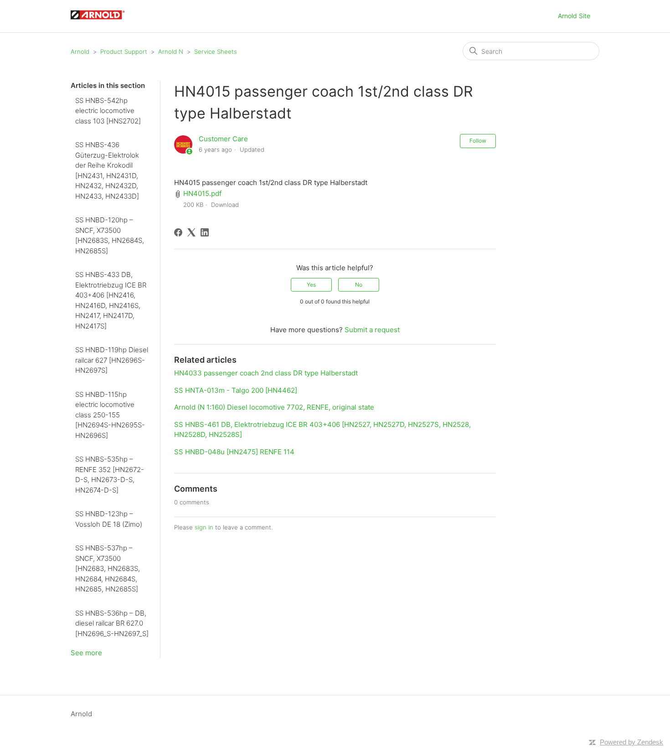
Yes (311, 284)
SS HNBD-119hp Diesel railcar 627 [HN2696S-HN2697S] (111, 360)
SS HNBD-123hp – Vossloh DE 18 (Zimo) (108, 519)
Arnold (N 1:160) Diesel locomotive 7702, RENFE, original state (274, 407)
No (358, 284)
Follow (477, 140)
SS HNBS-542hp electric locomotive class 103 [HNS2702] (108, 110)
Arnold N (170, 51)
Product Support (123, 51)
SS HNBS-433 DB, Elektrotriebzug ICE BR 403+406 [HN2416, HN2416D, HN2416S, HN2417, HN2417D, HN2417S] (110, 300)
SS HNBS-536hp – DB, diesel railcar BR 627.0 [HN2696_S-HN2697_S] (112, 623)
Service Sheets (215, 51)
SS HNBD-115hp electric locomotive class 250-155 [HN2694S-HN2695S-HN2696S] (110, 415)
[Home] (102, 20)
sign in (204, 527)
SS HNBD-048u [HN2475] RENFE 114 (234, 451)
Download (225, 204)
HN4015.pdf (202, 193)
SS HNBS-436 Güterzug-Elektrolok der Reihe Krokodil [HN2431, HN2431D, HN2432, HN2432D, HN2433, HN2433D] (107, 170)
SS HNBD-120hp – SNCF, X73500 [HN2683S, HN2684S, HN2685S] (109, 235)
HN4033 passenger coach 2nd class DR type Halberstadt (266, 373)
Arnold (80, 51)
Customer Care (223, 138)
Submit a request (372, 329)
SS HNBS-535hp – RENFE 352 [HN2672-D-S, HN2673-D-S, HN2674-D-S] (109, 474)
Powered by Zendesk (631, 742)
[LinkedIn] (205, 232)
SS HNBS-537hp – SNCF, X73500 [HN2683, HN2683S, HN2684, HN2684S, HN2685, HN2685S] (107, 568)
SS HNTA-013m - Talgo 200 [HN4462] (235, 390)
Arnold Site (574, 16)
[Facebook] (178, 232)
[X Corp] (191, 232)
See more (86, 652)
